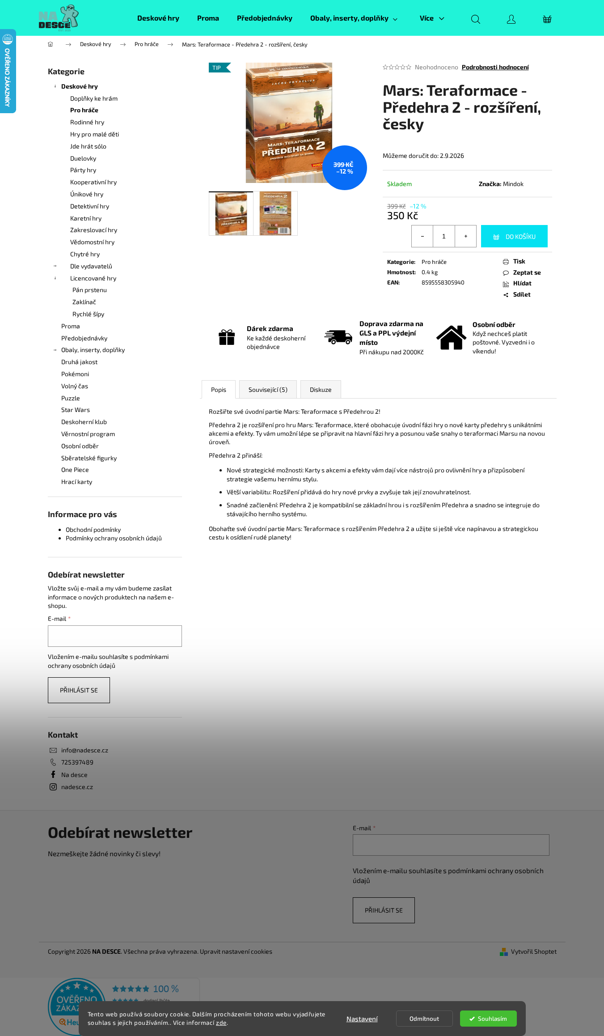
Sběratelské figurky (89, 458)
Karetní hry (85, 218)
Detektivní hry (89, 206)
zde (221, 1022)
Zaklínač (84, 302)
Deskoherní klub (84, 421)
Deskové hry (79, 86)
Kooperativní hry (93, 182)
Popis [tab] (218, 389)
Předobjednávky (84, 338)
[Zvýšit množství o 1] (465, 236)
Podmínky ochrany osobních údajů (114, 538)
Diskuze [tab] (321, 389)
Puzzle (70, 398)
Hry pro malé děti (94, 134)
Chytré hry (85, 254)
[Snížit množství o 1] (422, 236)
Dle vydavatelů (91, 266)
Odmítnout (424, 1018)
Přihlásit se (79, 690)
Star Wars (75, 409)
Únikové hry (86, 194)
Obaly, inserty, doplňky (93, 349)
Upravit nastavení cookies (236, 951)
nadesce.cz (77, 786)
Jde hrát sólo (88, 146)
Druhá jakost (79, 361)
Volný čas (74, 386)
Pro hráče (84, 110)
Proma (70, 326)
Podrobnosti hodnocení (495, 67)
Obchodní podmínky (93, 529)
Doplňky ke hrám (94, 98)
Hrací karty (76, 481)
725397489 (77, 762)
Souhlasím (492, 1018)
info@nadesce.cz (84, 750)
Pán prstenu (89, 289)
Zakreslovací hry (93, 230)
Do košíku (521, 236)
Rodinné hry (87, 122)
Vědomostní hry (92, 242)
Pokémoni (75, 374)
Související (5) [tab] (268, 389)
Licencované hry (93, 278)
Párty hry (83, 170)
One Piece (75, 469)
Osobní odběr (80, 446)
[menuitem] (158, 18)
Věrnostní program (88, 433)
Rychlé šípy (88, 314)
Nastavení (362, 1019)
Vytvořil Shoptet (534, 951)
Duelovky (83, 158)
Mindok (513, 183)
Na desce (74, 774)
